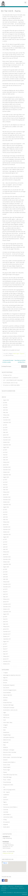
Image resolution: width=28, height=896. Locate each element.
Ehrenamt (5, 697)
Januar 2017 (6, 659)
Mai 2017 (5, 649)
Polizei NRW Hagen (7, 777)
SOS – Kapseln (6, 792)
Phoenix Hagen (6, 769)
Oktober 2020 (6, 562)
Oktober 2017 (6, 636)
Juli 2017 (5, 644)
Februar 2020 (6, 581)
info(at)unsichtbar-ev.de (8, 853)
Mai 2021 (5, 544)
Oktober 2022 (6, 502)
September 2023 (7, 474)
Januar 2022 (6, 524)
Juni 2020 (5, 571)
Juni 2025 (5, 427)
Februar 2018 (6, 626)
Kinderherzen (6, 732)
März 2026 (5, 412)
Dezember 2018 (6, 604)
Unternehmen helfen (8, 817)
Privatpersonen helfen (8, 784)
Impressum (4, 886)
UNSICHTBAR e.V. (7, 814)
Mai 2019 (5, 591)
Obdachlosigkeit (16, 353)
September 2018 (7, 611)
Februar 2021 (6, 551)
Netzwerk (5, 759)
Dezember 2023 (6, 467)
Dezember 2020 (6, 557)
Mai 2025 (5, 430)
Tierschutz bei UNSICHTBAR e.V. (10, 807)
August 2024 (6, 447)
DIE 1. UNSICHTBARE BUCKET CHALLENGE (12, 380)
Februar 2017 (6, 656)
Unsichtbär (5, 812)
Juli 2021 (5, 539)
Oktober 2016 (6, 664)
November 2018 (6, 606)
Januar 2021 (6, 554)
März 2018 (5, 624)
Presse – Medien (7, 779)
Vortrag (4, 819)
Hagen (4, 712)
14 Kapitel (5, 672)
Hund (4, 720)
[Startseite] (3, 3)
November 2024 (6, 440)
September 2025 (7, 422)
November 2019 (6, 586)
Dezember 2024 (6, 437)
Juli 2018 (5, 616)
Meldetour (5, 747)
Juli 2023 (5, 479)
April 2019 (5, 594)
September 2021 (7, 534)
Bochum (5, 682)
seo (4, 787)
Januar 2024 (6, 464)
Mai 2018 (5, 619)
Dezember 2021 (6, 527)
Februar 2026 (6, 415)
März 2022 (5, 519)
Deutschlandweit (7, 692)
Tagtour (5, 802)
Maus (4, 745)
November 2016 (6, 661)
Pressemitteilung (7, 782)
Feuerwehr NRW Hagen (8, 705)
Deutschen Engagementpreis (9, 690)
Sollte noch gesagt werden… (9, 789)
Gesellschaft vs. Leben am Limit (10, 710)
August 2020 (6, 566)
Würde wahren (6, 827)
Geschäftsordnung (13, 888)
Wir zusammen (6, 822)
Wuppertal (22, 353)
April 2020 (5, 576)
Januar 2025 (6, 435)
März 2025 (5, 432)
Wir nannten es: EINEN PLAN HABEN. (11, 385)
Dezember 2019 (6, 584)
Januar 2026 (6, 417)
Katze (4, 730)
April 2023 (5, 487)
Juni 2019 (5, 589)
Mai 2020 (5, 574)
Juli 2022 (5, 509)
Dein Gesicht (6, 687)
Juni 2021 (5, 542)
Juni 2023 (5, 482)
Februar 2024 (6, 462)
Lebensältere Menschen (8, 737)
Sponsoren (5, 799)
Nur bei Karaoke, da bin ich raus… (10, 382)
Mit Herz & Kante (7, 754)
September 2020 (7, 564)
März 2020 (5, 579)
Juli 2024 (5, 449)
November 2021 (6, 529)
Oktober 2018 (6, 609)
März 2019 (5, 596)
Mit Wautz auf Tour (7, 375)
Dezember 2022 (6, 497)
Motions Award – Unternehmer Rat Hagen (12, 757)
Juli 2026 (5, 402)
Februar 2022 (6, 522)
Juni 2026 (5, 405)
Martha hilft (5, 742)
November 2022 (6, 499)
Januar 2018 (6, 629)
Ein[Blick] (5, 700)
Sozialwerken (6, 794)
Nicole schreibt (6, 764)
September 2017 (7, 639)
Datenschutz (10, 886)
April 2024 (5, 457)
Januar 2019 (6, 601)
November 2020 (6, 559)
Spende (5, 797)
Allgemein (5, 677)
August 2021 (6, 537)
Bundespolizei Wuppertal (8, 685)
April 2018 (5, 621)
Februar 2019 (6, 599)
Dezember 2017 (6, 631)
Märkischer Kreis (7, 740)
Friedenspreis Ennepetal (8, 707)
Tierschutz (5, 804)
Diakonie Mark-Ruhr (7, 695)
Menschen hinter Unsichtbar (9, 752)
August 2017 (6, 641)
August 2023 (6, 477)
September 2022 (7, 504)
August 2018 (6, 614)
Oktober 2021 (6, 532)
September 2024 (7, 444)
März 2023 (5, 489)
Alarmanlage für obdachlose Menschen (12, 675)
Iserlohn (5, 727)
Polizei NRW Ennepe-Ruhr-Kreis (10, 774)
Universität (5, 809)
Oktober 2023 (6, 472)
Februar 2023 (6, 492)
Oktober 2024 (6, 442)
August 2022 (6, 507)
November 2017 (6, 634)
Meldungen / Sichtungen (8, 750)
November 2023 (6, 469)
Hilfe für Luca (6, 717)
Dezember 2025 (6, 420)
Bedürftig (5, 680)
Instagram (5, 725)
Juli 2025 (5, 425)
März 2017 (5, 654)
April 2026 (5, 410)
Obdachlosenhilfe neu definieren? (10, 377)
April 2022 (5, 517)
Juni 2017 (5, 646)
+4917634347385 (10, 851)
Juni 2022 (5, 512)
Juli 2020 (5, 569)
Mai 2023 (5, 484)
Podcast (5, 772)
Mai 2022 (5, 514)
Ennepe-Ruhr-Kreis (7, 702)
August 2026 (6, 400)
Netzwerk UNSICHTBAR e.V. (9, 762)
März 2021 (5, 549)
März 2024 (5, 459)
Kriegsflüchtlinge (7, 735)
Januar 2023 (6, 494)
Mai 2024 (5, 454)
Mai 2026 (5, 407)
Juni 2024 (5, 452)
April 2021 (5, 547)
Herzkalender (6, 715)
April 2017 (5, 651)
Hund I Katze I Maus (7, 722)
